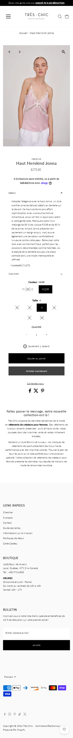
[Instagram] (9, 715)
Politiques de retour (13, 538)
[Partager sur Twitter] (36, 391)
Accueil (23, 33)
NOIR (45, 289)
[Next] (19, 51)
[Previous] (9, 51)
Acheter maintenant (36, 371)
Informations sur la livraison (17, 533)
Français (8, 676)
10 (43, 318)
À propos (8, 517)
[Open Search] (60, 16)
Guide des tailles (11, 528)
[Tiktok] (19, 715)
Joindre (36, 645)
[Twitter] (25, 715)
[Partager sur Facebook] (30, 391)
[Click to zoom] (63, 51)
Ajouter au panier (36, 358)
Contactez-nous (35, 383)
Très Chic (28, 725)
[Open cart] (67, 16)
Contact (7, 522)
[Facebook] (5, 715)
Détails (12, 192)
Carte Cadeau (10, 543)
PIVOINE (29, 289)
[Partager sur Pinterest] (42, 391)
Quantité (36, 326)
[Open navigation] (10, 16)
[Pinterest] (15, 715)
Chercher (8, 512)
